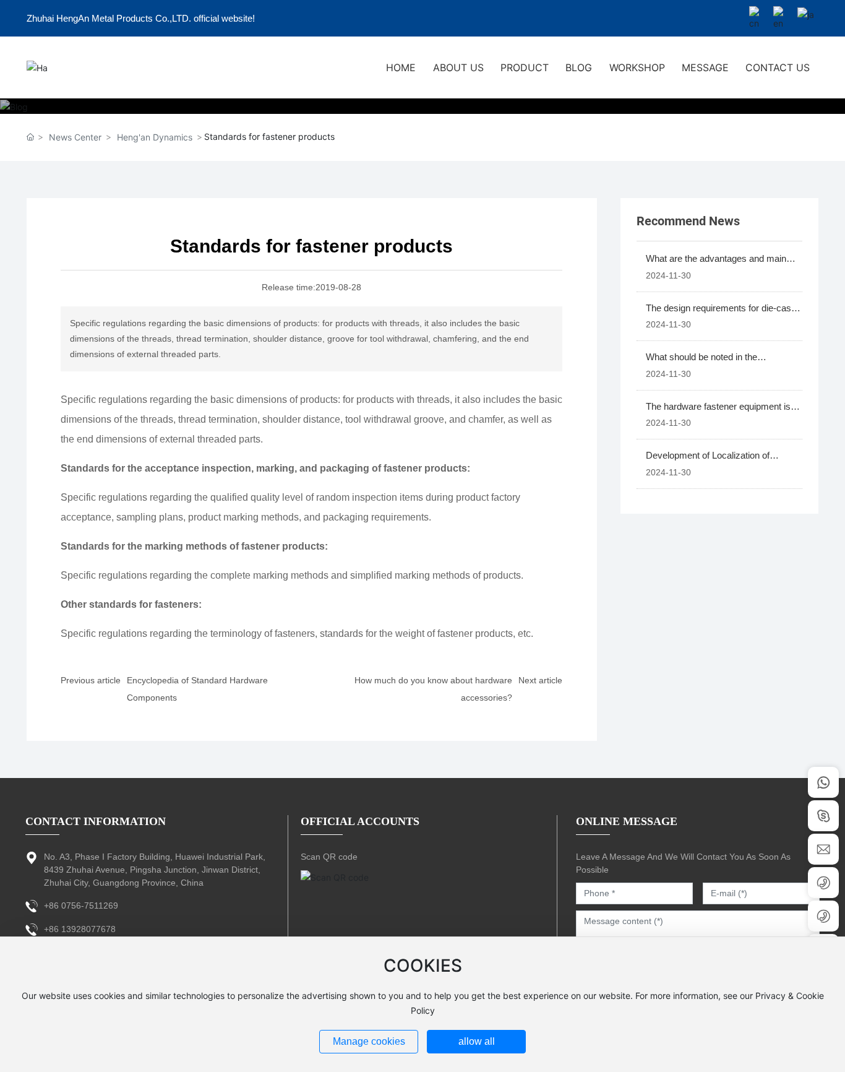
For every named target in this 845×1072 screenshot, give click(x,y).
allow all (476, 1041)
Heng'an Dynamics (154, 137)
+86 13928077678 (80, 929)
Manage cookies (369, 1041)
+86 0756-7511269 (81, 905)
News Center (75, 137)
